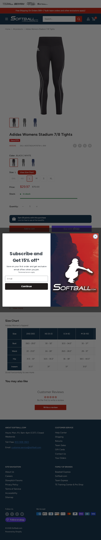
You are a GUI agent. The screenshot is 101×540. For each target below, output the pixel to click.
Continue (26, 286)
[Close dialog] (95, 236)
